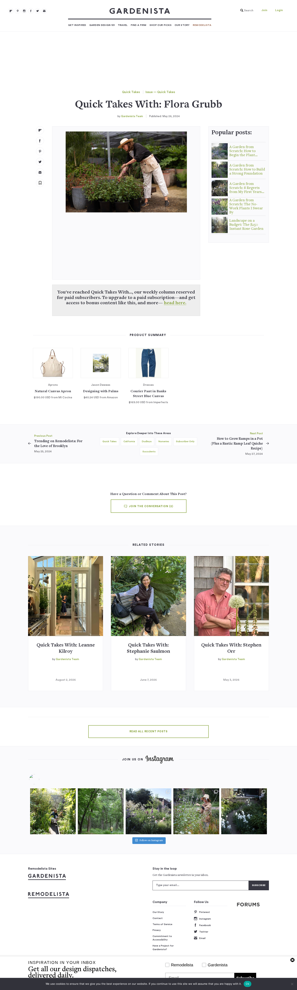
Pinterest (204, 912)
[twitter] (37, 11)
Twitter (203, 932)
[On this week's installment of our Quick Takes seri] (196, 811)
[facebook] (31, 11)
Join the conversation (150, 506)
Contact (158, 918)
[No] (292, 984)
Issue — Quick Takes (160, 92)
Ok (247, 983)
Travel (123, 25)
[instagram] (24, 11)
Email (202, 938)
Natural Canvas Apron (53, 391)
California (129, 441)
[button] (245, 10)
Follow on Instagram (151, 840)
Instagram (205, 919)
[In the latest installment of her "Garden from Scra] (148, 811)
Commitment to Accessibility (162, 938)
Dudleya (147, 441)
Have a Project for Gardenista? (163, 947)
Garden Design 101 (102, 25)
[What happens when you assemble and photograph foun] (100, 811)
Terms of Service (162, 924)
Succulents (149, 451)
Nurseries (163, 441)
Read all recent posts (148, 731)
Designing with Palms (100, 391)
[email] (44, 11)
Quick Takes (131, 92)
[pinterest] (17, 11)
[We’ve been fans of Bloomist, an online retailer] (53, 811)
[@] (40, 779)
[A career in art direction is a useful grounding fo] (244, 811)
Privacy (157, 930)
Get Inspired (77, 25)
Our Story (182, 25)
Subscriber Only (185, 441)
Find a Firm (138, 25)
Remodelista (202, 25)
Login (279, 10)
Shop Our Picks (161, 25)
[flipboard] (11, 11)
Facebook (205, 925)
